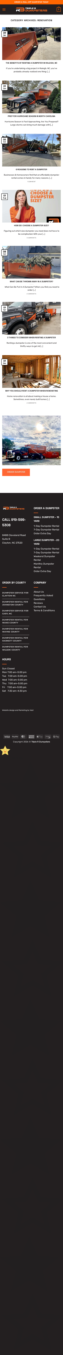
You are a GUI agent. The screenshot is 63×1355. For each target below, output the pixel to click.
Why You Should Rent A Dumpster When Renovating (31, 391)
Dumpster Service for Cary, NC (15, 612)
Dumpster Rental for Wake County (15, 621)
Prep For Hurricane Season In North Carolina (31, 116)
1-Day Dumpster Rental (46, 526)
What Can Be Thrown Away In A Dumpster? (31, 281)
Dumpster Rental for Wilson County (15, 648)
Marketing (23, 710)
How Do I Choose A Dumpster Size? (31, 225)
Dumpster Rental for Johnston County (15, 603)
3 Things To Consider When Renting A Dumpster (31, 337)
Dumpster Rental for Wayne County (15, 630)
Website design (8, 710)
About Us (39, 591)
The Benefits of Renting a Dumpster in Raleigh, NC (31, 63)
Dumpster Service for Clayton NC (15, 594)
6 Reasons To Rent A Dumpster (31, 169)
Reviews (38, 603)
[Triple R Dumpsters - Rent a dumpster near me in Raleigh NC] (31, 9)
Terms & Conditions (44, 610)
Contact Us (40, 606)
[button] (4, 9)
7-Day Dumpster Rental (46, 529)
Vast (32, 710)
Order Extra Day (42, 533)
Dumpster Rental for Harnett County (15, 639)
